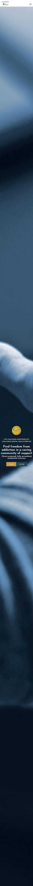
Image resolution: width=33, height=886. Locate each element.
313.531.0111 (5, 2)
